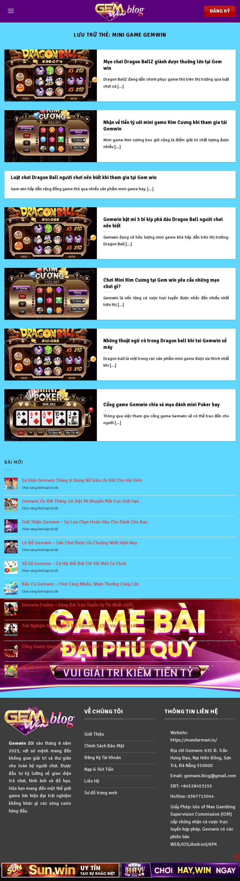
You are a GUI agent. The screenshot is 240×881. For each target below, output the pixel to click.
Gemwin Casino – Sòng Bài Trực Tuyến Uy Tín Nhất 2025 (77, 605)
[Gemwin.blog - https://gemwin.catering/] (120, 11)
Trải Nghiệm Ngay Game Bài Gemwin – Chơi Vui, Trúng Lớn (80, 626)
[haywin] (180, 870)
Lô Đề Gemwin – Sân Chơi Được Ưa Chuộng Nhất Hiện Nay (79, 543)
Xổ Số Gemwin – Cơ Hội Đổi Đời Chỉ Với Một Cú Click (74, 564)
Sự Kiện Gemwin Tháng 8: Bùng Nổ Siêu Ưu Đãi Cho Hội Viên (82, 480)
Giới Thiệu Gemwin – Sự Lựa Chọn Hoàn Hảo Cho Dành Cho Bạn (85, 522)
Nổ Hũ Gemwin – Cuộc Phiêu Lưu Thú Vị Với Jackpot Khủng (80, 667)
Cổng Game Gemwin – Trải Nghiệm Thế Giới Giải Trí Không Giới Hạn (89, 646)
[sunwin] (60, 870)
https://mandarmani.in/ (193, 740)
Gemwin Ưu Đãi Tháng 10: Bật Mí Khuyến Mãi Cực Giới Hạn (80, 501)
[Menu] (10, 10)
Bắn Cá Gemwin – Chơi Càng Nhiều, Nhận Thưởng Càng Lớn (80, 584)
